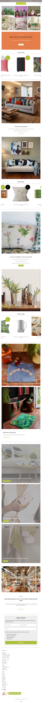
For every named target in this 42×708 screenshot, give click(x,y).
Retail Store (4, 653)
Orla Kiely (4, 682)
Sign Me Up (21, 642)
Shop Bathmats (7, 437)
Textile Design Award (6, 654)
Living (3, 676)
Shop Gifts (21, 265)
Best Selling (21, 181)
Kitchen (3, 674)
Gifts (3, 672)
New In (3, 671)
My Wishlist (4, 668)
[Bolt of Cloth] (21, 3)
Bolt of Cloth (19, 699)
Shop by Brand (5, 684)
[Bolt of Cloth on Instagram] (4, 689)
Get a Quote (4, 661)
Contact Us (4, 660)
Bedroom (3, 677)
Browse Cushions (7, 481)
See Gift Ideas (6, 521)
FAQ (3, 664)
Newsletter (4, 687)
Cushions (4, 673)
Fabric (3, 680)
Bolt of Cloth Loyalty (5, 659)
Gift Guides (4, 663)
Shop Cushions (21, 133)
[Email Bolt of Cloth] (2, 689)
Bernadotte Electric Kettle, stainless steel (21, 336)
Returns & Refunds (5, 667)
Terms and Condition (6, 655)
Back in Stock (21, 314)
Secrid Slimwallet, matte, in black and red (21, 75)
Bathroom (4, 678)
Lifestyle (3, 679)
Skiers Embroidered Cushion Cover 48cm (21, 204)
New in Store (21, 52)
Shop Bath (5, 561)
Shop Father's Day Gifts (21, 46)
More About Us (21, 609)
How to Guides (4, 662)
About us (3, 652)
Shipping (3, 665)
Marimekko (4, 681)
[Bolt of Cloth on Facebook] (3, 689)
